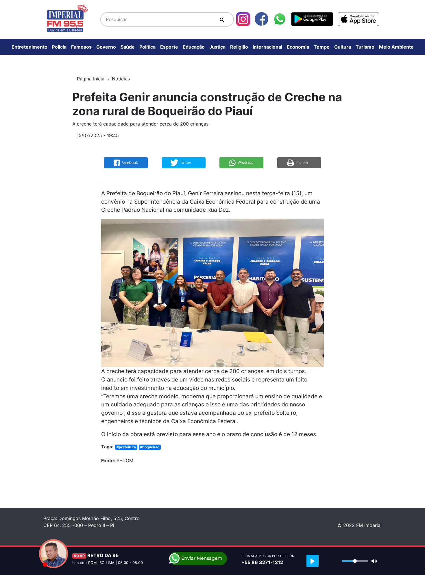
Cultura (342, 47)
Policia (59, 47)
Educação (194, 47)
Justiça (217, 47)
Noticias (121, 79)
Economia (298, 47)
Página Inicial (91, 79)
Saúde (128, 47)
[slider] (355, 561)
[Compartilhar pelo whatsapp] (241, 162)
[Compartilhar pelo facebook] (126, 162)
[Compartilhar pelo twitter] (184, 162)
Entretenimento (29, 47)
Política (147, 47)
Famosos (81, 47)
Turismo (365, 47)
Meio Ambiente (396, 47)
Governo (106, 47)
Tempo (322, 47)
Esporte (169, 47)
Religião (239, 47)
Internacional (267, 47)
